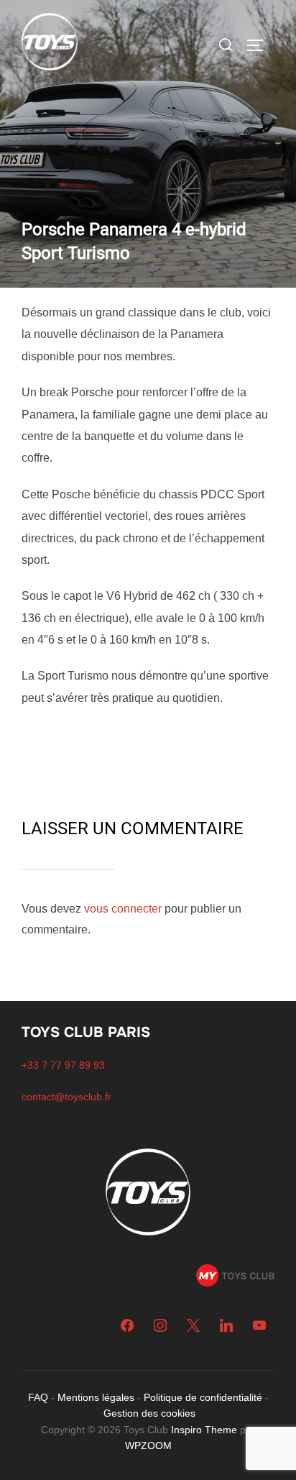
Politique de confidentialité (203, 1397)
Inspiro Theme (204, 1429)
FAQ (38, 1397)
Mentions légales (95, 1397)
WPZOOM (148, 1445)
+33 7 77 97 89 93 (63, 1065)
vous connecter (123, 909)
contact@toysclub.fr (66, 1096)
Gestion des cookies (149, 1413)
